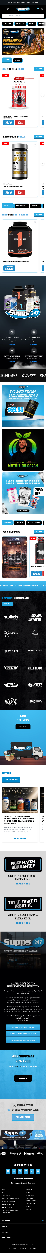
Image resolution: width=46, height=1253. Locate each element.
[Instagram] (14, 1171)
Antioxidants (30, 1203)
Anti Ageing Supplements (31, 1199)
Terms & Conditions (25, 1248)
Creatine (35, 206)
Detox (28, 1209)
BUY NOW (22, 727)
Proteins (7, 205)
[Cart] (42, 9)
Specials (29, 1189)
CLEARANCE (7, 60)
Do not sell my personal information (10, 1211)
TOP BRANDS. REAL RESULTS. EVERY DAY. (23, 1040)
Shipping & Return (8, 1201)
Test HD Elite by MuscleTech (12, 186)
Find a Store (7, 24)
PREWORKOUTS (20, 206)
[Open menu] (4, 9)
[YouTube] (38, 1171)
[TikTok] (32, 1171)
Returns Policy (13, 1248)
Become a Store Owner (10, 1198)
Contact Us (6, 1195)
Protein (31, 24)
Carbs (28, 1206)
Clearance (30, 1195)
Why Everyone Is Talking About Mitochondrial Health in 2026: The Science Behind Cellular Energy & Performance (19, 820)
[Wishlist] (8, 9)
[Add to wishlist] (35, 77)
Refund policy (7, 1207)
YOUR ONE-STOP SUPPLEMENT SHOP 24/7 (23, 1027)
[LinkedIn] (26, 1171)
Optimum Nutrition (34, 523)
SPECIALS (18, 60)
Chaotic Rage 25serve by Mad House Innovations (15, 117)
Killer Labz (7, 522)
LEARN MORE (12, 344)
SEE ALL (7, 604)
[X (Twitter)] (20, 1171)
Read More (20, 839)
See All (39, 69)
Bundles (29, 1192)
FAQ (3, 1192)
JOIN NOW (23, 1078)
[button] (21, 51)
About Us (5, 1189)
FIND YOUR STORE (23, 1117)
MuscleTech (19, 523)
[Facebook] (8, 1171)
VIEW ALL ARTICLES (11, 780)
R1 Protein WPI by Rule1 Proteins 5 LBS (16, 262)
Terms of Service (8, 1204)
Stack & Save (20, 24)
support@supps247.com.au (25, 1183)
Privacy (35, 1248)
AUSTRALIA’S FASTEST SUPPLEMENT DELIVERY (23, 1033)
